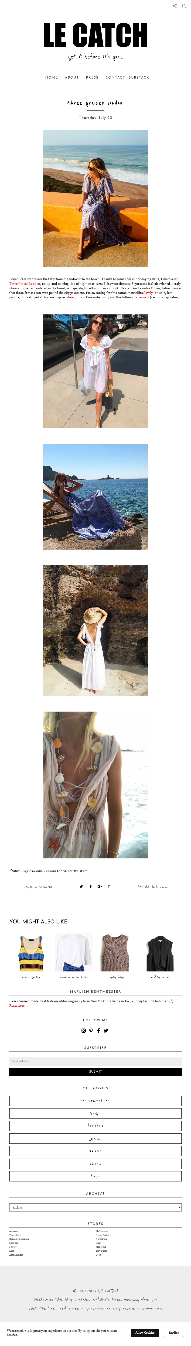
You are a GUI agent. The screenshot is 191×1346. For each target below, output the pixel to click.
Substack (139, 77)
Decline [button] (174, 1333)
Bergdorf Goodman (19, 1238)
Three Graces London (24, 284)
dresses (96, 1126)
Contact (115, 77)
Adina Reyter (16, 1254)
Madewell (101, 1246)
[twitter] (106, 1031)
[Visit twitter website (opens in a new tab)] (81, 886)
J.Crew (12, 1246)
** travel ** (95, 1101)
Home (51, 77)
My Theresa (102, 1230)
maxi (104, 297)
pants (95, 1151)
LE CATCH (95, 35)
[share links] (174, 6)
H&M (98, 1242)
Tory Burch (101, 1250)
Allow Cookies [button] (145, 1332)
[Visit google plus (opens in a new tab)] (100, 886)
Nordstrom (101, 1238)
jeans (96, 1138)
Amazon (13, 1230)
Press (92, 77)
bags (95, 1113)
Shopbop (14, 1242)
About (72, 77)
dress (71, 297)
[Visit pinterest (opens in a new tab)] (109, 886)
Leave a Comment (38, 887)
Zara (11, 1250)
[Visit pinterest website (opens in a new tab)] (36, 140)
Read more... (18, 1005)
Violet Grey (15, 1234)
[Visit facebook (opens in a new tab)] (90, 886)
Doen (98, 1254)
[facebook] (99, 1031)
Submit (95, 1072)
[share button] (184, 6)
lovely (148, 293)
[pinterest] (91, 1031)
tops (95, 1176)
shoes (95, 1164)
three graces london (95, 103)
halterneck (141, 297)
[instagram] (84, 1031)
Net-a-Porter (102, 1234)
